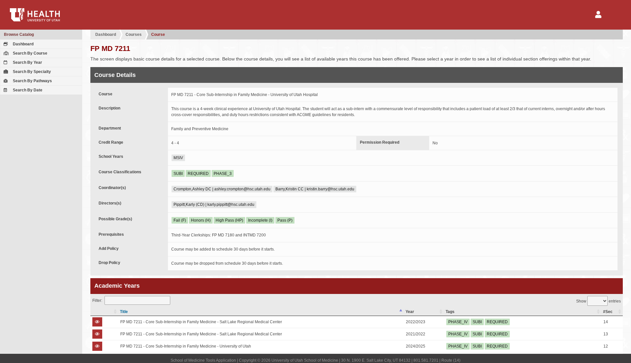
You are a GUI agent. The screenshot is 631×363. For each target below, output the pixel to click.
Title (124, 311)
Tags (450, 311)
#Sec (608, 311)
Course (158, 34)
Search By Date (27, 90)
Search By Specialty (31, 71)
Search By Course (29, 53)
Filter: (97, 300)
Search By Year (27, 62)
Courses (134, 34)
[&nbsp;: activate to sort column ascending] (104, 312)
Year (410, 311)
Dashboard (23, 44)
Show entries (598, 301)
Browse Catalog (19, 34)
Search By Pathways (32, 81)
